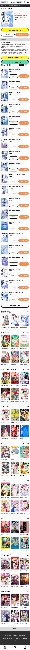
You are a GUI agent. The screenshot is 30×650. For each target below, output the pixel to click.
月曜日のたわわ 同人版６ (15, 128)
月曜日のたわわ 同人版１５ (16, 245)
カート (15, 648)
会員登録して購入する (15, 30)
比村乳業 (25, 14)
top (2, 5)
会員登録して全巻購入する (15, 57)
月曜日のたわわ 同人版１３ (16, 222)
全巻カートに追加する (15, 62)
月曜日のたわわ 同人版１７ (16, 269)
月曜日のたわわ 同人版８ (15, 151)
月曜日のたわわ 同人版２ (15, 81)
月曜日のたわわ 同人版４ (15, 104)
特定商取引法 (22, 635)
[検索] (25, 2)
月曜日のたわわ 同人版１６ (16, 257)
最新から (27, 65)
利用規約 (15, 635)
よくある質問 (8, 635)
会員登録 (19, 2)
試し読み (8, 34)
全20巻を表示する (15, 305)
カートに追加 (22, 34)
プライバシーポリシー (8, 638)
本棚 (25, 648)
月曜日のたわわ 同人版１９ (16, 292)
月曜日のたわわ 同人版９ (15, 163)
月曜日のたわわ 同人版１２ (16, 210)
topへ (15, 629)
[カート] (28, 2)
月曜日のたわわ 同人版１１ (16, 198)
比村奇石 (20, 14)
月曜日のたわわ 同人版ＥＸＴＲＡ (17, 175)
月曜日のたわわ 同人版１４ (16, 233)
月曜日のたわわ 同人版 (15, 5)
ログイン (13, 2)
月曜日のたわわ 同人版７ (15, 139)
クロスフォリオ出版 (22, 15)
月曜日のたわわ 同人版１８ (16, 281)
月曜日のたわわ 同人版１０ (16, 186)
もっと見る (26, 312)
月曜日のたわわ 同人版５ (15, 116)
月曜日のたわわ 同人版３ (15, 93)
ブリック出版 (22, 17)
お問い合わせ (18, 638)
